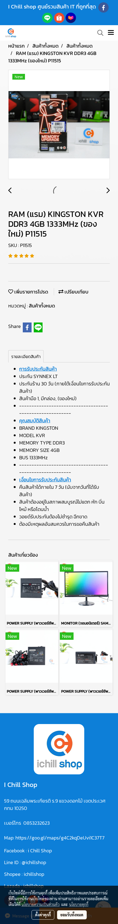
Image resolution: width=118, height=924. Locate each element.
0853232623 (36, 823)
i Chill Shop (40, 850)
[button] (98, 33)
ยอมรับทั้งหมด (71, 914)
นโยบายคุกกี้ (78, 904)
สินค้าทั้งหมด (42, 305)
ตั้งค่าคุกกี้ (43, 914)
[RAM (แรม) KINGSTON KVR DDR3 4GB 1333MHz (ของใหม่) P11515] (59, 124)
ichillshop (34, 874)
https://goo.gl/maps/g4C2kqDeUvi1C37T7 (60, 837)
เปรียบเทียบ (75, 291)
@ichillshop (34, 862)
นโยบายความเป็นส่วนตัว (40, 904)
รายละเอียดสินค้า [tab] (26, 356)
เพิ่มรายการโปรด (30, 291)
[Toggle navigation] (111, 33)
